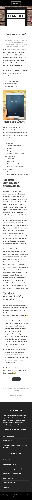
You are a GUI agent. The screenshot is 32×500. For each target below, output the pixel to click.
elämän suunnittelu (16, 44)
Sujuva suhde (19, 42)
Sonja (25, 40)
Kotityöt (5, 460)
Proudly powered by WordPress (11, 495)
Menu (17, 3)
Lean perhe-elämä (8, 464)
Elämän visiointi (7, 440)
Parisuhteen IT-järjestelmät (11, 473)
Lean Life (16, 16)
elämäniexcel (16, 46)
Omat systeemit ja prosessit (11, 469)
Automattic (16, 497)
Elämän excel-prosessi (10, 267)
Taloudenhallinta (8, 482)
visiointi (22, 46)
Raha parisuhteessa (15, 395)
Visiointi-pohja (7, 379)
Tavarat (5, 487)
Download (16, 379)
